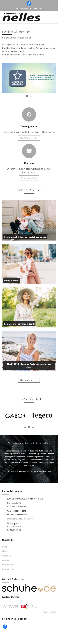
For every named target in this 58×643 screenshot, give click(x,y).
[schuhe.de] (29, 588)
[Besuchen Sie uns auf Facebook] (28, 3)
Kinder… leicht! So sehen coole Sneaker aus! (25, 237)
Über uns (6, 555)
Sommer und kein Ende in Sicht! (19, 324)
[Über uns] (29, 151)
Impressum (7, 564)
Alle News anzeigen (29, 380)
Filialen (5, 551)
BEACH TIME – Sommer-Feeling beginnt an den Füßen (28, 366)
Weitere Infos (49, 612)
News (4, 546)
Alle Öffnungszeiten (29, 138)
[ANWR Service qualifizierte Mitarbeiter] (29, 78)
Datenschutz (8, 569)
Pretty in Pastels (12, 281)
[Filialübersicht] (29, 114)
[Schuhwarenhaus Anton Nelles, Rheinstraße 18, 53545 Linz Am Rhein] (29, 514)
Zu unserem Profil (29, 178)
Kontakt (6, 560)
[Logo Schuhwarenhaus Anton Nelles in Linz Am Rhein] (21, 17)
